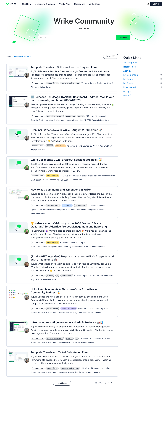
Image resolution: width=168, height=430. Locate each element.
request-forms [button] (52, 83)
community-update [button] (69, 308)
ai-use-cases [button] (67, 275)
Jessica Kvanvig (67, 372)
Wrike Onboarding (38, 213)
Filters (108, 56)
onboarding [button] (67, 205)
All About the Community (93, 312)
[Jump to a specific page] (116, 383)
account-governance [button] (54, 116)
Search (123, 37)
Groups (127, 91)
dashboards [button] (70, 116)
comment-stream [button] (53, 205)
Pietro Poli (65, 312)
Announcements (75, 180)
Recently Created (21, 56)
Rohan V (110, 83)
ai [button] (57, 275)
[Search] (147, 4)
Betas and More (49, 279)
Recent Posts (129, 66)
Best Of (127, 95)
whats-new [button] (60, 146)
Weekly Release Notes (100, 120)
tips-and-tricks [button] (52, 308)
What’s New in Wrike (38, 150)
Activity (127, 70)
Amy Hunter (74, 120)
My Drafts (142, 83)
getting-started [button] (80, 205)
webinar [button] (50, 146)
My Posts (142, 79)
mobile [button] (80, 116)
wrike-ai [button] (50, 275)
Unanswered (142, 87)
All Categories (130, 62)
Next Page (62, 383)
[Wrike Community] (11, 4)
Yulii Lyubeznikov (106, 275)
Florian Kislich (66, 342)
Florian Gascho (77, 247)
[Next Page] (112, 383)
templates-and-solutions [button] (70, 83)
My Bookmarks (142, 75)
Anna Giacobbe (50, 180)
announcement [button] (52, 176)
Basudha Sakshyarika (106, 176)
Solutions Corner (44, 87)
